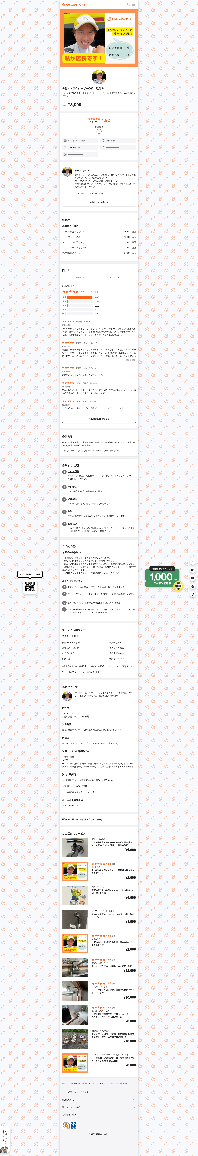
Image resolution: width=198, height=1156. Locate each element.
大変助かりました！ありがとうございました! (82, 374)
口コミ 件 (92, 121)
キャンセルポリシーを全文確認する (78, 671)
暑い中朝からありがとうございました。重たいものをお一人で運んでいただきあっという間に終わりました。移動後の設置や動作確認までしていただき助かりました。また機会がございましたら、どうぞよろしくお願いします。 (98, 331)
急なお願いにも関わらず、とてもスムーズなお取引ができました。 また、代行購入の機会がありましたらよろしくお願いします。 (99, 391)
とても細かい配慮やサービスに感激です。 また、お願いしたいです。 (94, 408)
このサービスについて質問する (89, 193)
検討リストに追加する (99, 202)
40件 (97, 297)
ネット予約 (73, 471)
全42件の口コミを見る (99, 418)
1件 (97, 301)
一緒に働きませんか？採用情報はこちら (5, 1137)
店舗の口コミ (80, 277)
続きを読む (131, 359)
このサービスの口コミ (117, 277)
